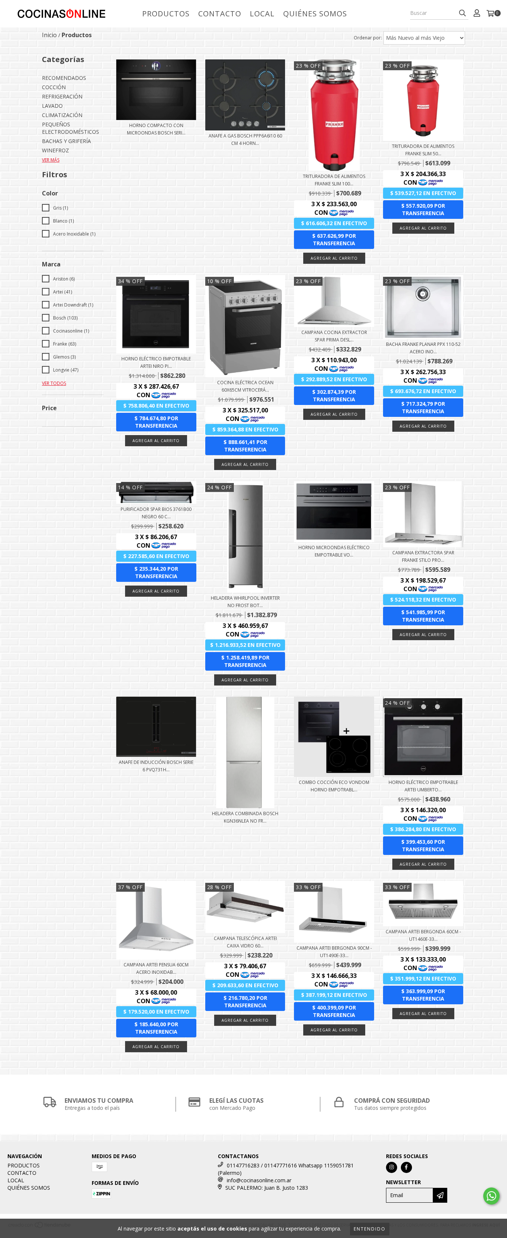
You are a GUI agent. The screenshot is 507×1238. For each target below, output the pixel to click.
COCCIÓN (54, 87)
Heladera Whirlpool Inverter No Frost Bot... (245, 602)
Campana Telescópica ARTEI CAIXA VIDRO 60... (245, 942)
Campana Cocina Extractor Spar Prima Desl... (334, 336)
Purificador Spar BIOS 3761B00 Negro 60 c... (156, 513)
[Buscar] (462, 13)
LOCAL (262, 14)
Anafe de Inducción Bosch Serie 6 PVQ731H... (156, 766)
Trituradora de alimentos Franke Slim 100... (334, 180)
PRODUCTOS (166, 14)
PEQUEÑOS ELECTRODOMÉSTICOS (70, 128)
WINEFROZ (55, 150)
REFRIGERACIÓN (62, 96)
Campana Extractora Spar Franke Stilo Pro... (423, 556)
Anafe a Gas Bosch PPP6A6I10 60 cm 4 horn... (245, 139)
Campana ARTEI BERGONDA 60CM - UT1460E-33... (423, 935)
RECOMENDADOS (64, 77)
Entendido (370, 1229)
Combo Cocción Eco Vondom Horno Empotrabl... (334, 786)
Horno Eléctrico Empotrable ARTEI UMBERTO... (423, 786)
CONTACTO (219, 14)
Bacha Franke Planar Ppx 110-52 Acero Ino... (423, 348)
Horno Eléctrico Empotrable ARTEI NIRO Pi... (156, 362)
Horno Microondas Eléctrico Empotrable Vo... (334, 551)
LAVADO (52, 105)
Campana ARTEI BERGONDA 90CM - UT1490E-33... (334, 952)
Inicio (49, 35)
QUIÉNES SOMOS (315, 14)
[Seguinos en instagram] (391, 1167)
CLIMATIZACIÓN (62, 115)
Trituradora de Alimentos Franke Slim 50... (423, 150)
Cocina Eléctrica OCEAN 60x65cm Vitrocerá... (245, 386)
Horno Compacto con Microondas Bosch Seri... (156, 129)
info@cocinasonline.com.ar (259, 1180)
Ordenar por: (368, 38)
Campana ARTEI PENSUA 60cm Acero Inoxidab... (156, 968)
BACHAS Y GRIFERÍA (66, 141)
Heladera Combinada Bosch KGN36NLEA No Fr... (245, 817)
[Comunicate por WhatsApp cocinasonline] (491, 1196)
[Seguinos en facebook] (406, 1167)
